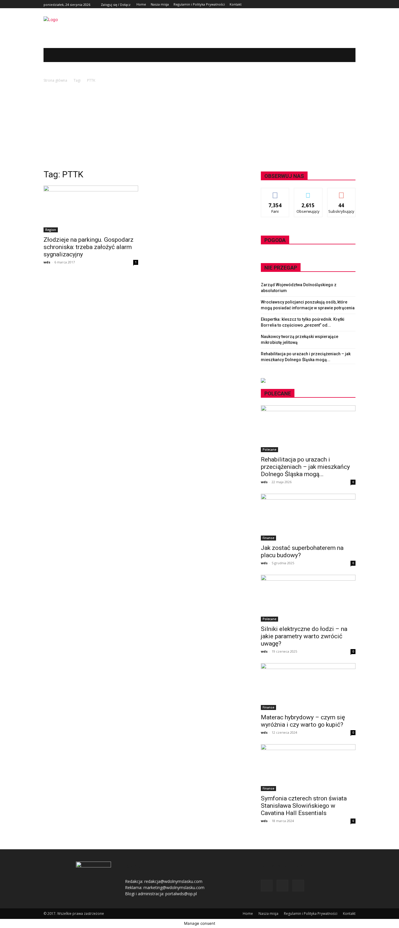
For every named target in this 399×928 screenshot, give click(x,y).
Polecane (269, 449)
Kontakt (349, 913)
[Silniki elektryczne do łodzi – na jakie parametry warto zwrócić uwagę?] (308, 598)
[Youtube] (352, 4)
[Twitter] (345, 4)
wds (47, 262)
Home (248, 913)
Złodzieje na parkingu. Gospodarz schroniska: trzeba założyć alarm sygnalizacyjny (88, 247)
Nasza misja (268, 913)
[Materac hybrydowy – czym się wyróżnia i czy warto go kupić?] (308, 686)
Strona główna (55, 80)
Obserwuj (308, 192)
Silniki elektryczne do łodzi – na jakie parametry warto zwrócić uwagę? (304, 636)
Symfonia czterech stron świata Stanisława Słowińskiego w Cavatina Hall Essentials (304, 805)
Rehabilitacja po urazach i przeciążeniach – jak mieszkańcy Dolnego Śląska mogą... (305, 467)
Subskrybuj (341, 192)
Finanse (268, 538)
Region (50, 230)
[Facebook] (339, 4)
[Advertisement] (199, 128)
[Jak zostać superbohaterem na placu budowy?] (308, 517)
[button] (342, 55)
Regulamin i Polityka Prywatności (310, 913)
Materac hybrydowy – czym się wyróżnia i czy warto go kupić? (303, 721)
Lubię (275, 192)
